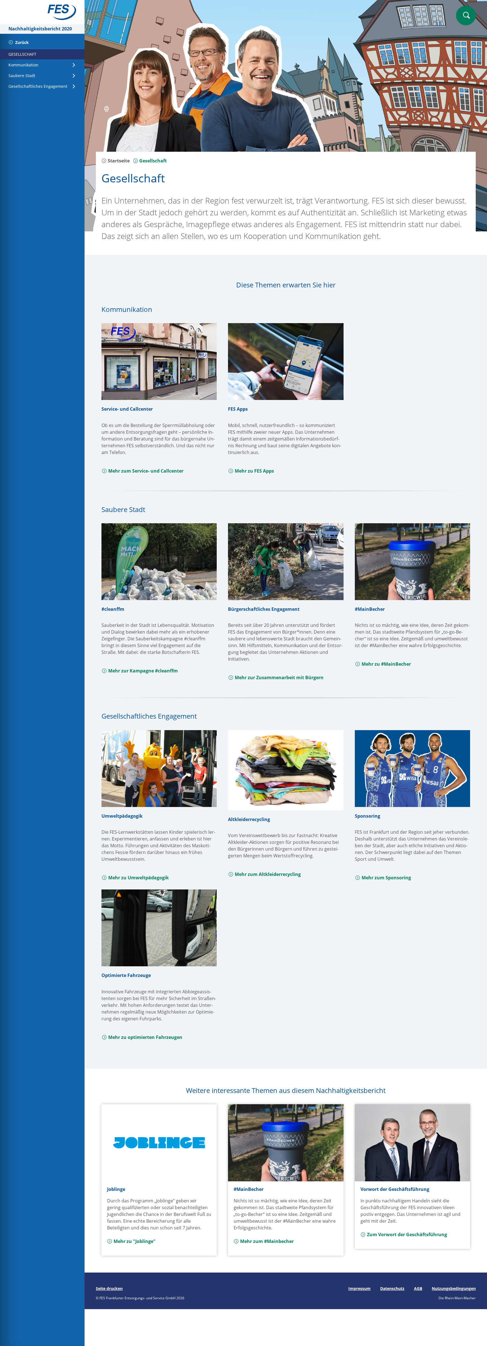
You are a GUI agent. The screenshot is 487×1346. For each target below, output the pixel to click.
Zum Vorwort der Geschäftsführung (407, 1234)
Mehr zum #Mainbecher (267, 1241)
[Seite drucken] (106, 109)
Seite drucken (109, 1288)
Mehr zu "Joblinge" (135, 1241)
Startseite (118, 161)
